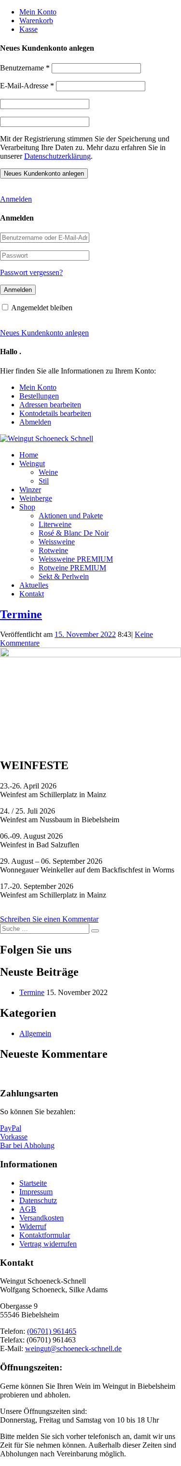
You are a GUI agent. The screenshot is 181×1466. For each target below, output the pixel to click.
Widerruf (32, 1226)
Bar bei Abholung (27, 1145)
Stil (44, 481)
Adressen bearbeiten (50, 405)
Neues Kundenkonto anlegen (44, 333)
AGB (27, 1209)
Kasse (28, 29)
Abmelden (35, 422)
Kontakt (31, 594)
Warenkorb (36, 20)
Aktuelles (33, 585)
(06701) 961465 (51, 1331)
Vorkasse (14, 1137)
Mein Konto (37, 12)
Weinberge (35, 498)
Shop (27, 507)
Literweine (55, 524)
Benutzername (25, 68)
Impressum (36, 1192)
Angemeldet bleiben (41, 308)
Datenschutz (38, 1200)
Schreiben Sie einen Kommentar (49, 919)
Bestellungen (39, 396)
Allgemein (35, 1033)
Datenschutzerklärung (57, 156)
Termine (21, 614)
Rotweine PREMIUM (72, 568)
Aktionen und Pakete (71, 516)
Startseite (33, 1183)
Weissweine (57, 542)
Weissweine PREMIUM (76, 559)
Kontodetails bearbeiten (55, 413)
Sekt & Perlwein (64, 576)
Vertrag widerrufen (48, 1244)
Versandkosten (41, 1218)
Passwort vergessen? (31, 272)
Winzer (30, 489)
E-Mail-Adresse (27, 86)
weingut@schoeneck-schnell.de (73, 1348)
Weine (48, 472)
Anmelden (16, 199)
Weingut (32, 463)
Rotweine (53, 550)
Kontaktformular (44, 1235)
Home (28, 455)
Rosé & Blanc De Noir (74, 533)
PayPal (10, 1128)
